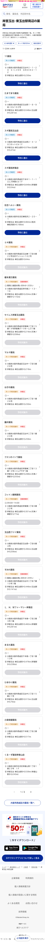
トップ (4, 867)
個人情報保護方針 (22, 886)
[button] (22, 66)
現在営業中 (37, 43)
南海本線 (34, 867)
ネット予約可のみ (24, 43)
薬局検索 (25, 7)
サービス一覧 (5, 939)
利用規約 (30, 878)
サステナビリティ (38, 939)
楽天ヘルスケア (22, 928)
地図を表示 (23, 938)
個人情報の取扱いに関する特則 (22, 895)
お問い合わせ (32, 903)
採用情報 (22, 912)
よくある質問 (14, 903)
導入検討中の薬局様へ (36, 6)
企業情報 (16, 878)
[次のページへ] (31, 792)
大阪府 (26, 867)
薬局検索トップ (15, 867)
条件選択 (9, 43)
